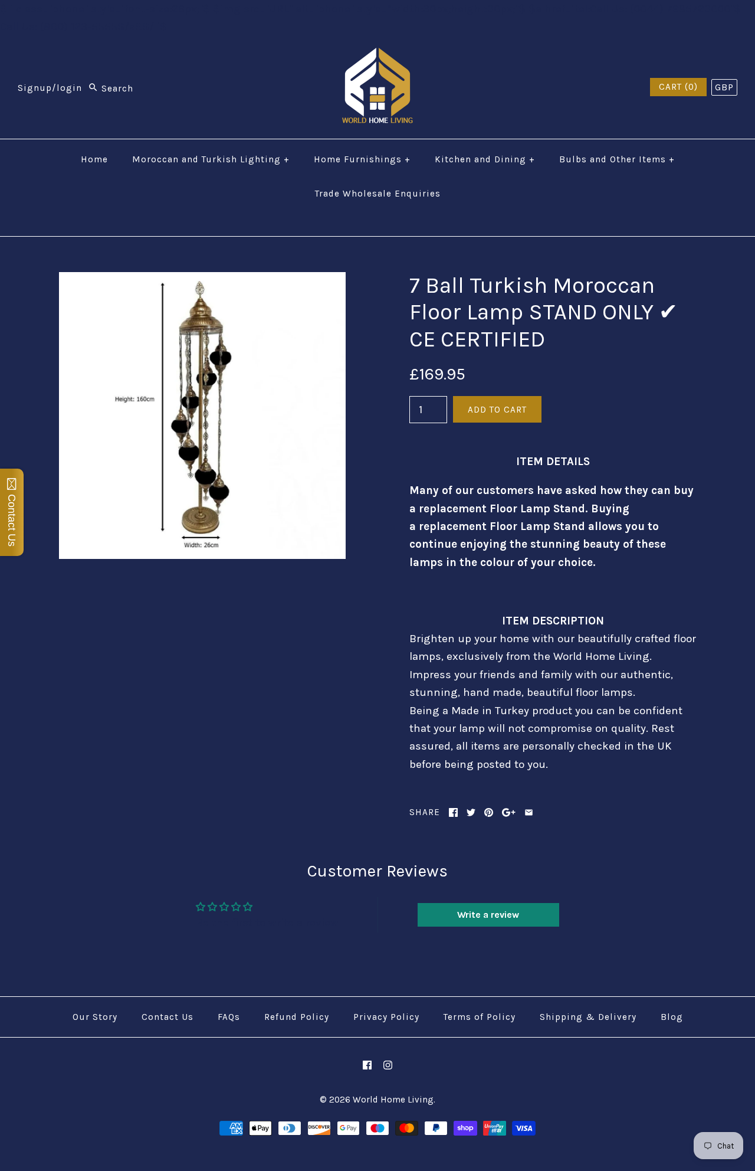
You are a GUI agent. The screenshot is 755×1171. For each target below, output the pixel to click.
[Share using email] (528, 812)
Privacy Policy (386, 1017)
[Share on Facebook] (453, 812)
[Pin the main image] (488, 812)
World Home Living (393, 1099)
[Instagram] (387, 1065)
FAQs (229, 1017)
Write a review (488, 914)
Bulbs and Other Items (617, 159)
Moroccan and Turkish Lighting (211, 159)
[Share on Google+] (509, 812)
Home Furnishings (362, 159)
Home (94, 159)
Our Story (95, 1017)
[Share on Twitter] (471, 812)
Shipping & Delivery (588, 1017)
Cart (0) (678, 86)
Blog (672, 1017)
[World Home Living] (377, 56)
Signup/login (50, 88)
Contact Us (167, 1017)
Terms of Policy (480, 1017)
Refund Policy (296, 1017)
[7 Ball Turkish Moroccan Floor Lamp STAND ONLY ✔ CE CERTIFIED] (202, 280)
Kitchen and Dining (485, 159)
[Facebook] (367, 1065)
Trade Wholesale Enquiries (378, 193)
